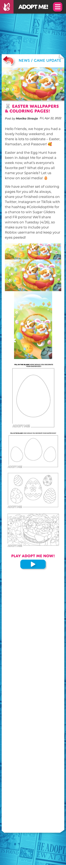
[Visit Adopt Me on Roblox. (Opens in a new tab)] (33, 564)
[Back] (8, 61)
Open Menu (57, 7)
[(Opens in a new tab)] (7, 7)
